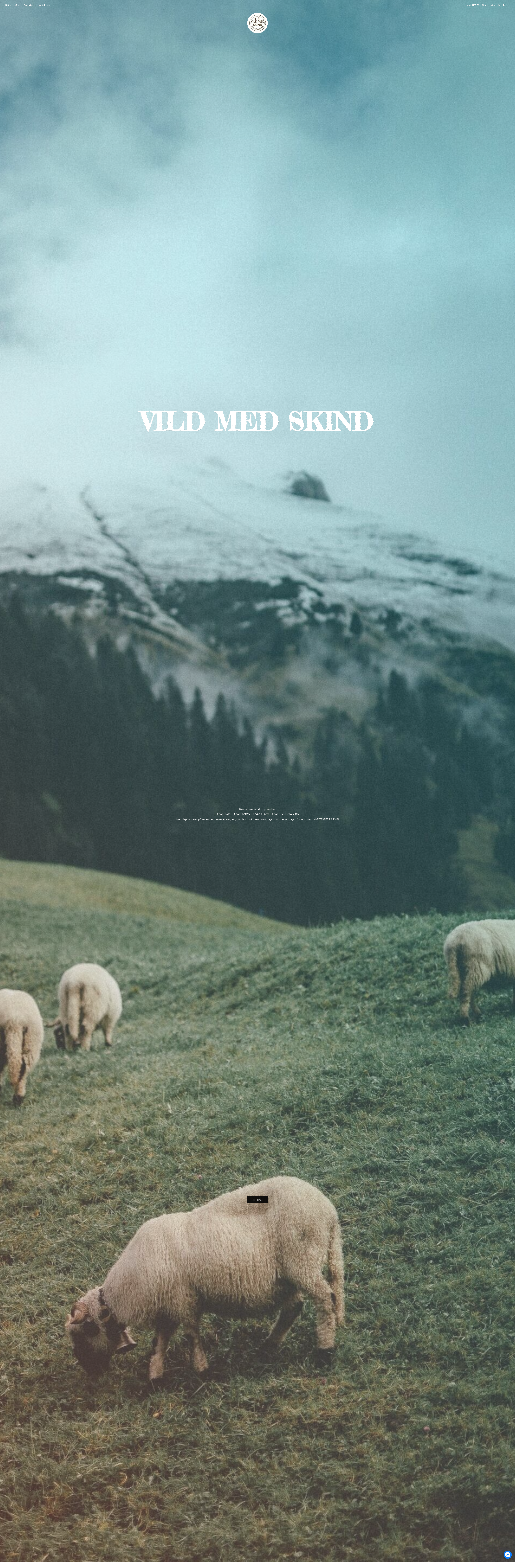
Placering (28, 5)
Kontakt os (43, 5)
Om (17, 5)
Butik (8, 5)
